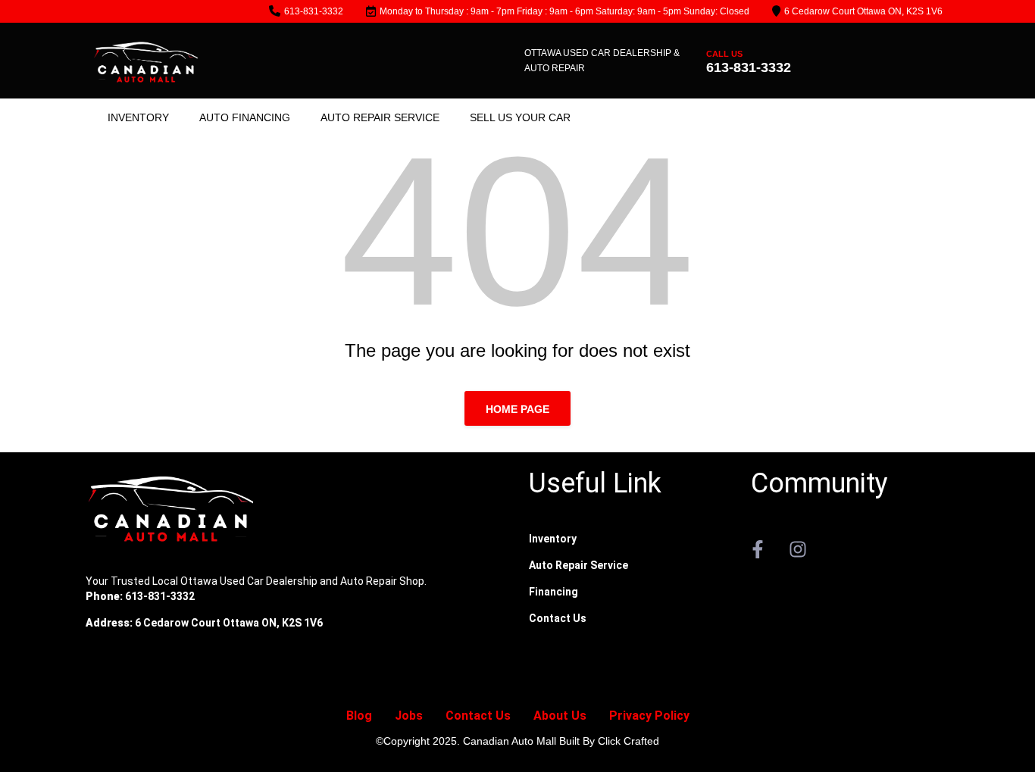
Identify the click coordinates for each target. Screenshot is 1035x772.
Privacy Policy (649, 715)
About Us (559, 715)
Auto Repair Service (380, 117)
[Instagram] (798, 549)
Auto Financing (244, 117)
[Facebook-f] (758, 549)
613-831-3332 (313, 11)
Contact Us (478, 715)
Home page (517, 409)
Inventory (138, 117)
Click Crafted (628, 741)
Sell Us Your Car (520, 117)
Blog (359, 715)
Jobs (409, 715)
